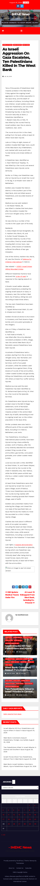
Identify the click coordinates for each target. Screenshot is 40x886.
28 (25, 824)
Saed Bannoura (23, 615)
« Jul (3, 835)
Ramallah (31, 661)
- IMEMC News (20, 14)
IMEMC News (22, 652)
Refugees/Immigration (12, 643)
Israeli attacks (7, 44)
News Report (17, 44)
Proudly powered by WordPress (14, 860)
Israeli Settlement (22, 659)
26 (14, 824)
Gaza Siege (9, 680)
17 (3, 819)
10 (3, 815)
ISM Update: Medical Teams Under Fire (12, 595)
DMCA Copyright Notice (20, 872)
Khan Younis (9, 640)
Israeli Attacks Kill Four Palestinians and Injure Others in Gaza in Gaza (18, 648)
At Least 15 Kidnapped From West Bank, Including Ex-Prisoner (27, 597)
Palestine (23, 661)
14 (24, 815)
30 (35, 824)
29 (30, 824)
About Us (11, 868)
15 (30, 815)
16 (35, 815)
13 (19, 815)
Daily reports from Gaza (12, 714)
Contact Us (19, 868)
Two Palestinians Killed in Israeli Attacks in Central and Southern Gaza (19, 691)
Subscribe (28, 868)
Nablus (8, 661)
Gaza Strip (9, 637)
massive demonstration (24, 545)
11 (8, 815)
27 (19, 824)
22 (30, 819)
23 (35, 819)
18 (9, 819)
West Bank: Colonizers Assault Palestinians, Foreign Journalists (17, 670)
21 (24, 819)
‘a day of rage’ (21, 276)
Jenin (30, 659)
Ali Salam (22, 673)
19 (14, 819)
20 (19, 819)
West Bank (26, 44)
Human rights (17, 637)
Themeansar (20, 863)
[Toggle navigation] (21, 31)
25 (9, 824)
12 (14, 815)
